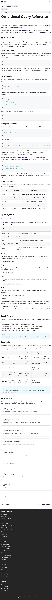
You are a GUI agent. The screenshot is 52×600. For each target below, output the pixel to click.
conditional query (8, 222)
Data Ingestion (5, 548)
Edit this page (6, 497)
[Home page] (2, 6)
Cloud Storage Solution (7, 525)
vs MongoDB (4, 523)
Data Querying (5, 550)
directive (31, 201)
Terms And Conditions (6, 576)
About (2, 569)
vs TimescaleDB (5, 521)
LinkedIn (5, 586)
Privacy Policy (4, 574)
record (37, 194)
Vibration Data (5, 534)
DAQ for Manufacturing (7, 529)
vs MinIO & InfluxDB (6, 519)
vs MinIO (3, 516)
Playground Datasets (6, 557)
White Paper (4, 514)
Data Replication (5, 553)
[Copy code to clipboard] (49, 61)
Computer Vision (5, 532)
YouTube (5, 588)
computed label (33, 197)
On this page (5, 12)
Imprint (3, 572)
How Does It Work (5, 546)
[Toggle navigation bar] (2, 2)
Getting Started (5, 544)
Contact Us (4, 567)
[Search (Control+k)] (49, 2)
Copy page (6, 22)
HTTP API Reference (6, 555)
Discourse (5, 584)
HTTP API (33, 30)
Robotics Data (4, 527)
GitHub (4, 590)
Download (3, 559)
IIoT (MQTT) (4, 536)
